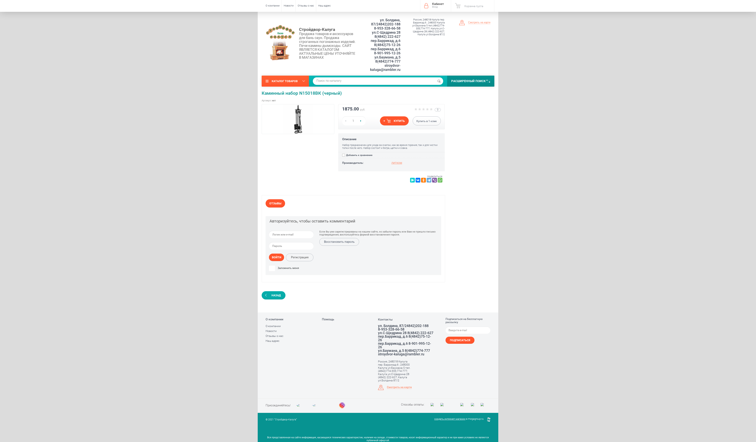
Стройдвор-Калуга (317, 29)
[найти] (439, 81)
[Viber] (434, 180)
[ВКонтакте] (418, 180)
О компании (273, 5)
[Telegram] (429, 180)
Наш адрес (324, 5)
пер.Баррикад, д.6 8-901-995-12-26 (385, 51)
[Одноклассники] (423, 180)
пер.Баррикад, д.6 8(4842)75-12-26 (385, 43)
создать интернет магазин (449, 418)
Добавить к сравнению (359, 155)
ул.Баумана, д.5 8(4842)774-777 (387, 59)
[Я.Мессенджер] (412, 180)
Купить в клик (426, 121)
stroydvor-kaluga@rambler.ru (385, 67)
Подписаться (460, 340)
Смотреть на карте (479, 22)
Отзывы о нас (306, 5)
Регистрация (300, 257)
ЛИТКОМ (396, 162)
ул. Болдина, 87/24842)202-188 (385, 22)
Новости (289, 5)
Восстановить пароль (339, 242)
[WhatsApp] (440, 180)
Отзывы (275, 203)
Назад (276, 295)
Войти (276, 257)
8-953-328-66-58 (387, 28)
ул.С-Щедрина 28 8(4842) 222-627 (386, 34)
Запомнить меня (288, 268)
